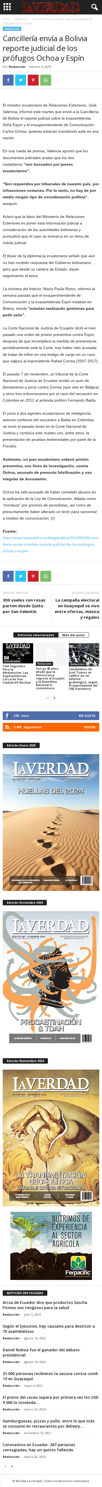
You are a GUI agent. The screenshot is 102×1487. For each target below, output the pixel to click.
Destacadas (12, 661)
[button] (94, 7)
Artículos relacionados (36, 635)
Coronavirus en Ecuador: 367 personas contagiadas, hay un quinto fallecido (39, 1447)
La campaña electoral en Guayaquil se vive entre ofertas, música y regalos (77, 608)
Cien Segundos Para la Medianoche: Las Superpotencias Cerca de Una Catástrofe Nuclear (17, 674)
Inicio (6, 19)
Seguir (89, 727)
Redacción (21, 19)
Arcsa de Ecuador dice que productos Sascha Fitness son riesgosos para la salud (45, 1305)
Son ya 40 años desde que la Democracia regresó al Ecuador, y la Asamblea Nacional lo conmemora (51, 678)
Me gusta (87, 716)
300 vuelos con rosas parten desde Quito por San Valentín (24, 605)
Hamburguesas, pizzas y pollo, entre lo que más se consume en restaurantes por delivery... (48, 1423)
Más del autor (73, 635)
